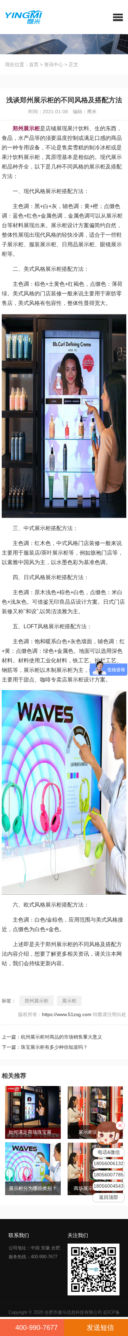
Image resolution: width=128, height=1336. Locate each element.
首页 (34, 64)
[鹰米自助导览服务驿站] (21, 16)
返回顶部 (108, 1197)
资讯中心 (53, 64)
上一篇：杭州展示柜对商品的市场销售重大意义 (52, 1037)
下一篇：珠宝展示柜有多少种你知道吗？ (45, 1047)
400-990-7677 (36, 1327)
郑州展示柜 (36, 1000)
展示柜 (69, 1000)
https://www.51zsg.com (66, 1014)
